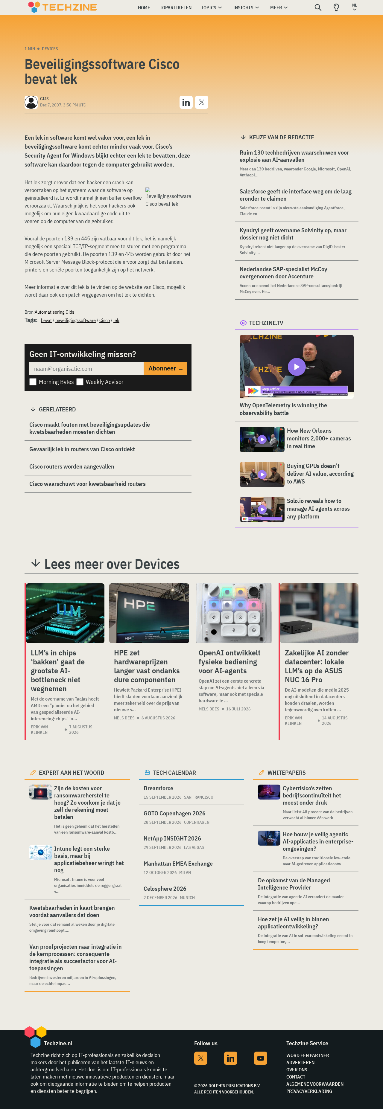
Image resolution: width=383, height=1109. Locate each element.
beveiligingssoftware (75, 320)
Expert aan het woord (71, 772)
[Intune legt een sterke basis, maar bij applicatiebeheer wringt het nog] (40, 869)
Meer (276, 7)
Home (144, 7)
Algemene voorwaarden (315, 1084)
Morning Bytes (56, 382)
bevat (46, 320)
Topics (208, 7)
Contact (295, 1077)
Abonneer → (166, 368)
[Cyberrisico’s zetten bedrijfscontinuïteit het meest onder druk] (269, 803)
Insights (243, 7)
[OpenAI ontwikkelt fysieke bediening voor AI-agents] (234, 613)
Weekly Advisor (105, 382)
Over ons (296, 1070)
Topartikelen (176, 7)
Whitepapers (287, 772)
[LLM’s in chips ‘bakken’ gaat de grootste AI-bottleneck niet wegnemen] (65, 613)
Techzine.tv (266, 323)
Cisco (104, 320)
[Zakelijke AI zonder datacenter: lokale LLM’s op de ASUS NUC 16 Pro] (319, 613)
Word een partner (307, 1055)
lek (116, 320)
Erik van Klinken (39, 729)
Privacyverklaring (309, 1091)
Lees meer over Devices (112, 563)
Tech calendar (174, 772)
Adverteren (300, 1062)
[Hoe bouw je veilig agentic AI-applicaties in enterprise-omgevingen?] (269, 849)
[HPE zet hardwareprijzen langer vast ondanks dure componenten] (149, 613)
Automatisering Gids (54, 312)
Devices (50, 48)
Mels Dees (124, 718)
